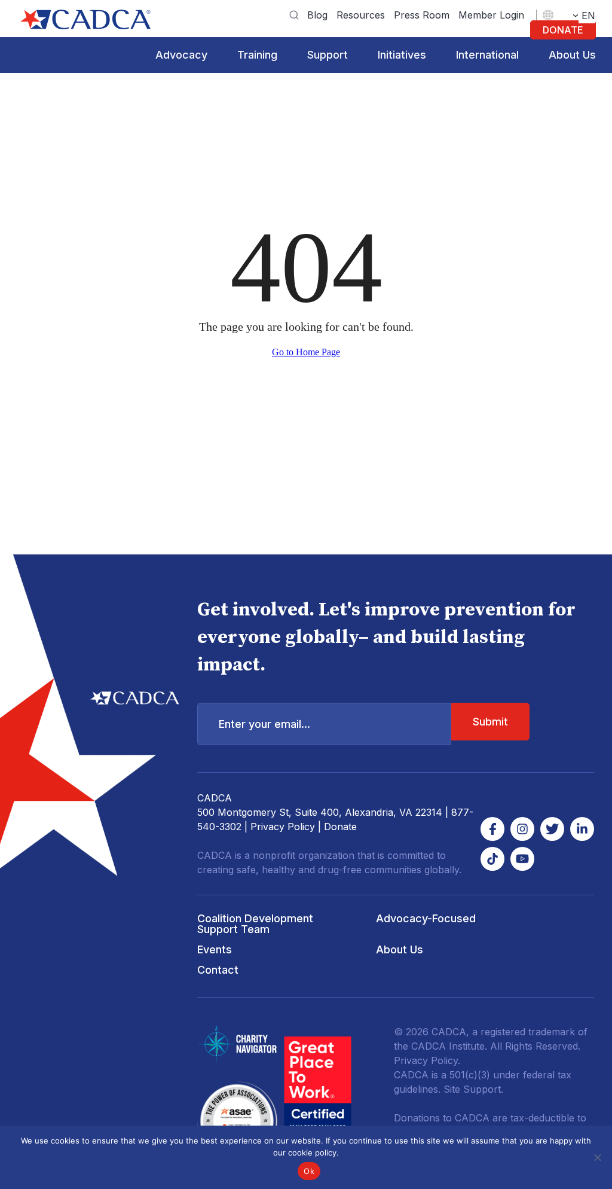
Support (327, 54)
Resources (360, 15)
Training (257, 54)
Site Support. (473, 1089)
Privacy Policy (282, 827)
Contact (217, 970)
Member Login (491, 15)
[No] (597, 1157)
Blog (317, 15)
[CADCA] (85, 19)
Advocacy (181, 54)
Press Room (421, 15)
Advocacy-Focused (426, 918)
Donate (563, 30)
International (487, 54)
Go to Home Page (306, 352)
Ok (309, 1171)
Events (214, 949)
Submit (490, 721)
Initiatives (402, 54)
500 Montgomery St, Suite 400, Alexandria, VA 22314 (319, 812)
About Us (572, 54)
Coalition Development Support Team (255, 923)
